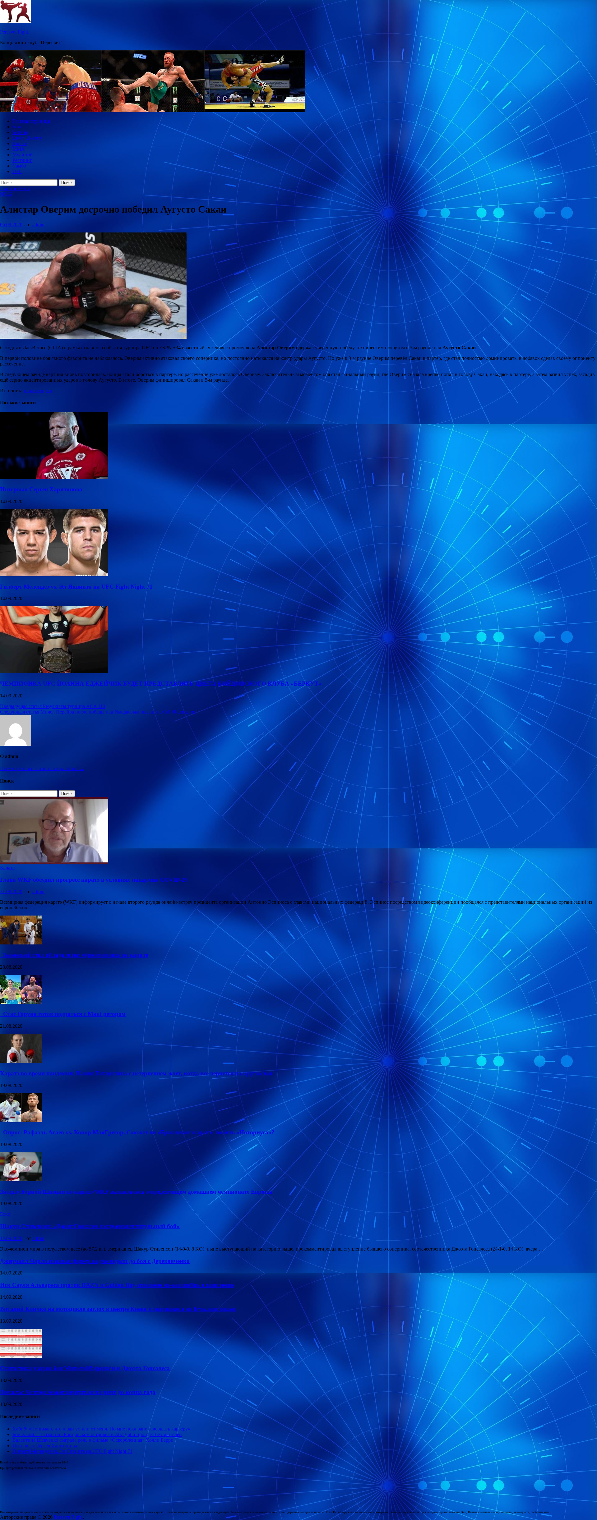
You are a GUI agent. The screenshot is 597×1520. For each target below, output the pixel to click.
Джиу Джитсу (27, 137)
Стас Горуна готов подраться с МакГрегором (63, 1014)
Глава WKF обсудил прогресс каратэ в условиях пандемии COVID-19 (94, 879)
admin (38, 224)
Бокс (17, 126)
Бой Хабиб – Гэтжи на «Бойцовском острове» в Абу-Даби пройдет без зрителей (97, 1434)
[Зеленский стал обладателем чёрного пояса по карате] (21, 942)
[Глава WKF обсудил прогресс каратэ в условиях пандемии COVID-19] (54, 862)
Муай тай (22, 154)
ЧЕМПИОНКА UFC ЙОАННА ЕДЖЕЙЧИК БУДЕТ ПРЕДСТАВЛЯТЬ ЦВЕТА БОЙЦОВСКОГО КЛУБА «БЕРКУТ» (161, 683)
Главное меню (15, 188)
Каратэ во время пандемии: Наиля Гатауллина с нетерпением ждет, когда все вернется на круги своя (136, 1073)
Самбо (19, 165)
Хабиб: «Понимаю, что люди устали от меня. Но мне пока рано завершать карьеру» (101, 1428)
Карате (19, 143)
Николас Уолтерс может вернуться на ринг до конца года (77, 1392)
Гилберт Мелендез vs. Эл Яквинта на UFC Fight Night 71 (76, 586)
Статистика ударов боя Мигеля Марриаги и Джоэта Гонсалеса (85, 1368)
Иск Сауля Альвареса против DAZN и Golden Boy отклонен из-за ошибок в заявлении (117, 1285)
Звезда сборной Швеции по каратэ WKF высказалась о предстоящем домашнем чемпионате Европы (136, 1191)
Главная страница (31, 121)
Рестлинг (22, 160)
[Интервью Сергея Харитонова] (54, 477)
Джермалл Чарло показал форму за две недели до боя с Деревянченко (95, 1261)
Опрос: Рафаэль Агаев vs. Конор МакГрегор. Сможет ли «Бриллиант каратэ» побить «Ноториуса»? (137, 1132)
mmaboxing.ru (38, 390)
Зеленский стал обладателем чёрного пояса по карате (74, 955)
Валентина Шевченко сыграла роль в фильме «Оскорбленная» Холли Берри (93, 1440)
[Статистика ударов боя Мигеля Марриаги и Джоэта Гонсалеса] (21, 1356)
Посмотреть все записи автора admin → (42, 768)
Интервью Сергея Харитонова (41, 489)
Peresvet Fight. (14, 31)
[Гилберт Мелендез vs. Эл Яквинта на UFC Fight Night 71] (54, 574)
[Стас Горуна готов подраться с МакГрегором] (21, 1002)
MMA (18, 149)
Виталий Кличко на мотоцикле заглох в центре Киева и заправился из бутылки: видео (118, 1309)
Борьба (19, 132)
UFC (17, 171)
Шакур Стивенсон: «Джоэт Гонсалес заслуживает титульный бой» (90, 1226)
